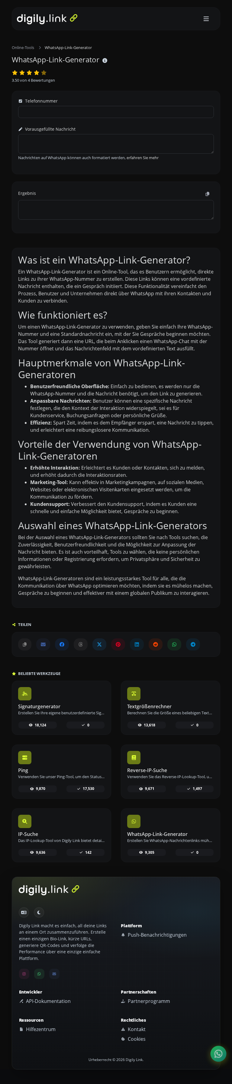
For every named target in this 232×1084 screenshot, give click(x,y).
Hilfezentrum (40, 1029)
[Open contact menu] (218, 1054)
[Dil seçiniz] (24, 912)
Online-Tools (23, 47)
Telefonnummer (41, 101)
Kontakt (136, 1029)
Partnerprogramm (148, 1001)
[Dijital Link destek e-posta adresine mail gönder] (43, 644)
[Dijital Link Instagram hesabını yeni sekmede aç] (24, 974)
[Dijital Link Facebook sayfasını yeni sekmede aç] (62, 644)
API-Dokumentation (48, 1001)
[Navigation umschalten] (206, 19)
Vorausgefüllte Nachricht (50, 129)
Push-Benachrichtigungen (157, 935)
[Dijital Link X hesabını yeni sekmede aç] (99, 644)
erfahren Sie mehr (143, 157)
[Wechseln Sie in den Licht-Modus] (39, 912)
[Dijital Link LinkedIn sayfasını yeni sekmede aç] (137, 644)
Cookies (136, 1039)
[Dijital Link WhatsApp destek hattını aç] (174, 644)
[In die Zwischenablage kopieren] (207, 194)
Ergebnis (27, 193)
